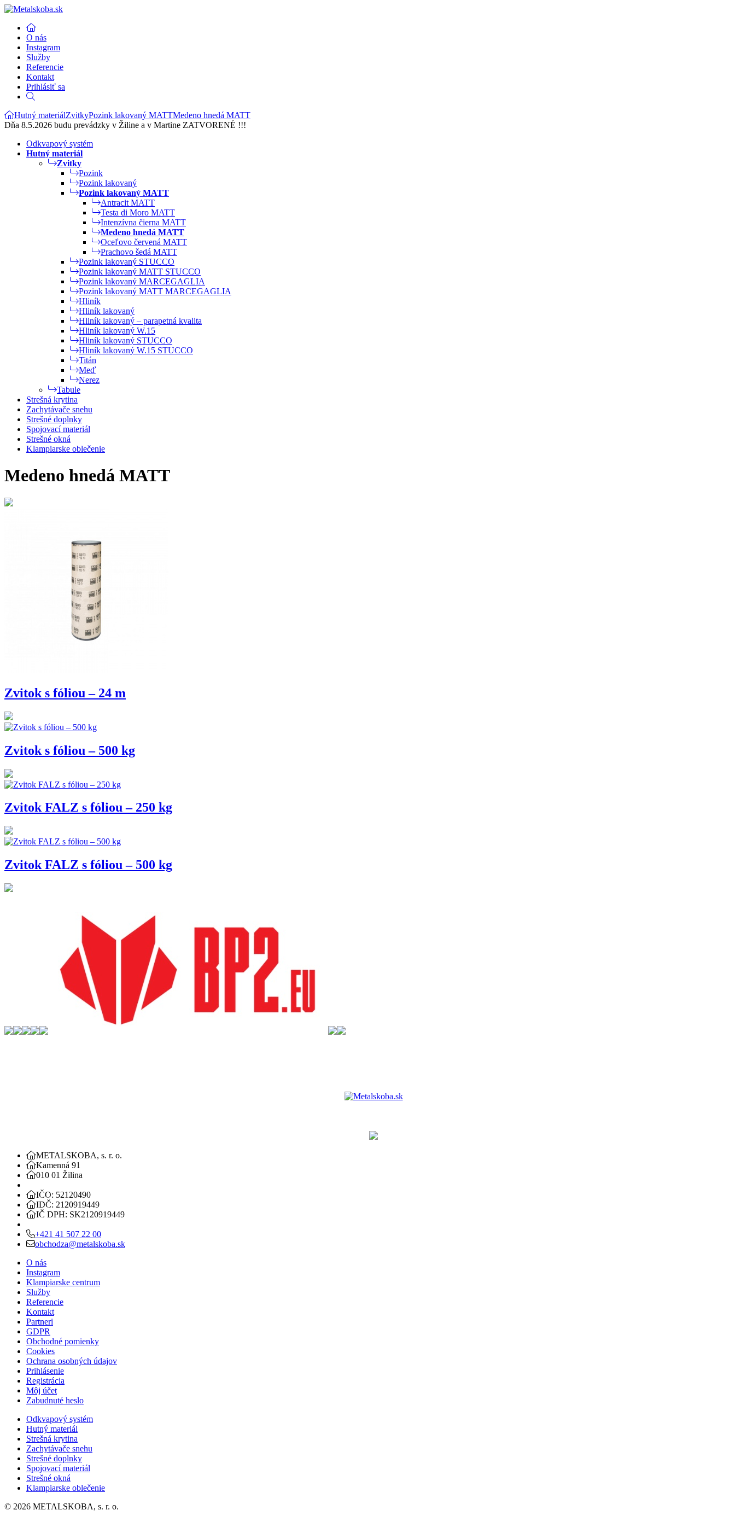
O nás (36, 37)
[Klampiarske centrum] (9, 115)
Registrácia (45, 1380)
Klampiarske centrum (63, 1282)
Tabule (68, 389)
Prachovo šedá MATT (139, 251)
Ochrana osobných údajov (71, 1361)
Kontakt (40, 76)
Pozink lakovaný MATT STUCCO (140, 271)
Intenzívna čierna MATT (143, 222)
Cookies (40, 1351)
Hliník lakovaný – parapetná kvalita (140, 320)
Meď (87, 370)
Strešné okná (48, 439)
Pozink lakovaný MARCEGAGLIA (142, 281)
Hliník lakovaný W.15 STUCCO (136, 350)
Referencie (44, 67)
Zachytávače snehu (59, 409)
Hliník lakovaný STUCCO (125, 340)
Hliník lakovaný (107, 311)
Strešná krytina (52, 399)
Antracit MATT (128, 202)
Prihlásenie (45, 1370)
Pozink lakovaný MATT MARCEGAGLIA (155, 291)
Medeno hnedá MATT (211, 115)
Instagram (43, 47)
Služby (38, 57)
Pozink (91, 173)
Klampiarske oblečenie (65, 448)
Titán (87, 360)
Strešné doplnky (54, 419)
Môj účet (41, 1390)
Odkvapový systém (59, 143)
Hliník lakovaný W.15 (117, 330)
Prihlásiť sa (45, 86)
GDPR (38, 1331)
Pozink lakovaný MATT (131, 115)
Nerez (89, 379)
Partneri (39, 1321)
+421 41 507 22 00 (68, 1234)
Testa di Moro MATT (138, 212)
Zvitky (77, 115)
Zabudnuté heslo (55, 1400)
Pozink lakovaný (108, 183)
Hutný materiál (40, 115)
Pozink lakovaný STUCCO (126, 261)
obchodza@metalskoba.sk (80, 1244)
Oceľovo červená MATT (144, 242)
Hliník (90, 301)
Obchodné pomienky (62, 1341)
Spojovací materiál (58, 429)
